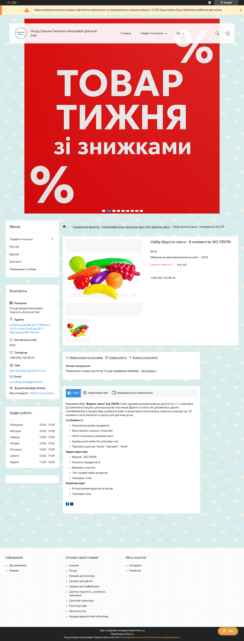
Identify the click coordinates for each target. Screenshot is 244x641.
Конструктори (78, 605)
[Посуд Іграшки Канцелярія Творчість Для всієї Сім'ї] (20, 33)
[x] (71, 504)
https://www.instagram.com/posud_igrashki (42, 393)
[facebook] (67, 504)
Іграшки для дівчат (81, 581)
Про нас (14, 246)
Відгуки (14, 254)
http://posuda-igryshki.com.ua (28, 370)
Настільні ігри (77, 611)
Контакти (15, 261)
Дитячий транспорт (81, 600)
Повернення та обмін (23, 269)
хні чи (177, 403)
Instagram (135, 565)
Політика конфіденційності (165, 637)
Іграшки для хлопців (82, 575)
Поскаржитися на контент (135, 637)
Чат (230, 631)
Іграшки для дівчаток (86, 226)
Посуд (73, 570)
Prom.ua (140, 630)
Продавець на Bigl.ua (122, 634)
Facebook (135, 570)
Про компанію (17, 565)
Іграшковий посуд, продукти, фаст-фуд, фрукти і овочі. (136, 226)
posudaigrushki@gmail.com (26, 381)
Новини (13, 570)
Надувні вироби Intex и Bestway (88, 616)
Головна (126, 33)
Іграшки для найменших (84, 586)
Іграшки (74, 565)
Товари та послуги (151, 33)
